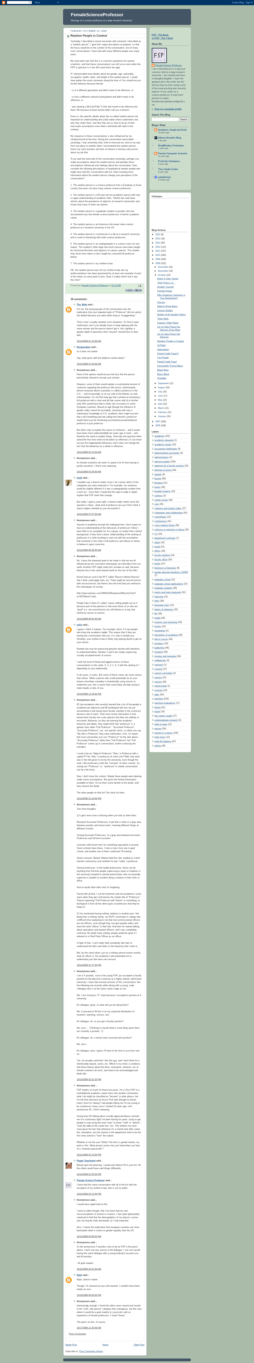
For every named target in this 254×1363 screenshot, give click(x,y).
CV (156, 534)
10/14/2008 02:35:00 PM (89, 1174)
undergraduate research (166, 720)
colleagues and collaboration (168, 513)
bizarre (157, 478)
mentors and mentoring (165, 622)
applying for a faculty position (169, 466)
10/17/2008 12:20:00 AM (89, 1328)
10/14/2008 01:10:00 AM (89, 341)
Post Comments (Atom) (91, 1351)
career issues (161, 500)
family (157, 564)
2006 (158, 425)
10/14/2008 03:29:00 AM (89, 472)
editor (157, 542)
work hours (159, 737)
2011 (158, 251)
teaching (158, 699)
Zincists (161, 302)
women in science (163, 733)
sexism (158, 682)
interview (158, 596)
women (158, 728)
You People (163, 357)
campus (158, 495)
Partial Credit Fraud (167, 362)
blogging (158, 483)
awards (158, 474)
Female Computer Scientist (172, 153)
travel (157, 711)
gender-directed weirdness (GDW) (171, 572)
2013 (158, 243)
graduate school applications (168, 584)
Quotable (161, 378)
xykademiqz (164, 177)
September (164, 383)
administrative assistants (167, 453)
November (163, 271)
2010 (158, 255)
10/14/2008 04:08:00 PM (89, 1236)
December (163, 267)
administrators (161, 457)
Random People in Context (170, 341)
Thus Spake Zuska (168, 169)
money (157, 626)
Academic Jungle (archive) (172, 130)
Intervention (163, 349)
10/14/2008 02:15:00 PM (89, 1155)
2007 (158, 421)
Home (105, 1345)
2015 (158, 234)
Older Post (139, 1345)
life (155, 613)
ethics (157, 551)
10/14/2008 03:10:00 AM (89, 452)
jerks (156, 601)
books (157, 487)
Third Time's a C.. (166, 283)
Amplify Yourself (165, 287)
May (160, 400)
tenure (157, 707)
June (160, 396)
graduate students (163, 588)
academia (159, 436)
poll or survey (161, 639)
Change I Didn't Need (167, 323)
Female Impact (164, 291)
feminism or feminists (165, 568)
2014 (158, 238)
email (157, 547)
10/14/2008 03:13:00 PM (89, 1194)
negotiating (159, 631)
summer (158, 690)
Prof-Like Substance (169, 161)
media (157, 618)
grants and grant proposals (167, 592)
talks (156, 694)
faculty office (160, 559)
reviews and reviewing (165, 656)
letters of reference (163, 609)
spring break (160, 686)
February (162, 412)
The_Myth (82, 304)
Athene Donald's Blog (169, 138)
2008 (158, 263)
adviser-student (162, 461)
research (158, 652)
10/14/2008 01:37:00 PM (89, 965)
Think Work (163, 319)
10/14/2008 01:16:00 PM (89, 798)
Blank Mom (163, 370)
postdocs (159, 643)
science (158, 669)
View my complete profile (168, 109)
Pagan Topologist (86, 1161)
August (162, 387)
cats (156, 504)
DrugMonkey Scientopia (171, 145)
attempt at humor (163, 470)
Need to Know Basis (167, 306)
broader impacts (162, 491)
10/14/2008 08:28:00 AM (89, 550)
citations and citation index (167, 508)
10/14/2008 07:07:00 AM (89, 514)
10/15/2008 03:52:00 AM (89, 1269)
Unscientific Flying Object (170, 366)
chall (79, 478)
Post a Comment (77, 1334)
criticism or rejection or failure (169, 529)
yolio (79, 625)
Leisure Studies (165, 310)
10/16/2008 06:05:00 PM (89, 1295)
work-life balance (162, 741)
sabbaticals (160, 660)
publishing (159, 648)
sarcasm (158, 665)
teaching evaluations (164, 703)
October (162, 275)
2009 (158, 259)
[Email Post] (139, 285)
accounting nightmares (165, 449)
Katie (79, 1275)
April (160, 404)
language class (162, 605)
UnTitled (161, 345)
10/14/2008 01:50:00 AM (89, 364)
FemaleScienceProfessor (97, 14)
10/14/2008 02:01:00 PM (89, 1079)
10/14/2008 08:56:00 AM (89, 619)
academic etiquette (163, 440)
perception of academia (166, 635)
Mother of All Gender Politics (171, 314)
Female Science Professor (91, 1180)
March (161, 408)
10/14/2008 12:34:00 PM (89, 694)
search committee (163, 673)
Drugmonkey (83, 347)
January (162, 416)
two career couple (163, 716)
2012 (158, 247)
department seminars (165, 538)
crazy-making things (164, 525)
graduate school (162, 579)
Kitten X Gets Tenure (167, 279)
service (158, 677)
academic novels (162, 444)
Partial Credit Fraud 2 (167, 353)
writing (157, 746)
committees (160, 517)
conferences (160, 521)
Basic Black (163, 374)
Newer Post (71, 1345)
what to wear (160, 724)
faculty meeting (162, 555)
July (160, 391)
